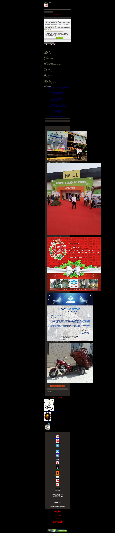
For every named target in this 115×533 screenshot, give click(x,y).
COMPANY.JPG (47, 52)
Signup (50, 17)
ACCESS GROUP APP (57, 438)
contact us (46, 70)
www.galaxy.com (47, 85)
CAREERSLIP (57, 443)
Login (47, 17)
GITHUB (57, 478)
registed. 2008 (46, 77)
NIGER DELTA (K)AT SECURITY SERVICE (52, 411)
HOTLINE (46, 43)
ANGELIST (57, 470)
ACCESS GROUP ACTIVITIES (52, 21)
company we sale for (48, 69)
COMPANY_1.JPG (47, 53)
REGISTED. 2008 (47, 2)
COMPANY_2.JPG (47, 54)
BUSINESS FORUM (50, 26)
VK (57, 457)
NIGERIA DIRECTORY (57, 464)
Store (45, 59)
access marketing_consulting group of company (52, 64)
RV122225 (46, 3)
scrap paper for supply (48, 83)
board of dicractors (47, 66)
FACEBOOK (57, 453)
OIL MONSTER (57, 475)
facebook (46, 73)
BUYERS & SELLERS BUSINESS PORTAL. (54, 31)
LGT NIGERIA (57, 487)
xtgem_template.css (47, 86)
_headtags (46, 62)
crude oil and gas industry (49, 71)
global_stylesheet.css (48, 75)
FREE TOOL (51, 43)
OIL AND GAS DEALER (48, 58)
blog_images (46, 65)
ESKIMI (57, 460)
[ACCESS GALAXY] (47, 426)
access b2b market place (48, 63)
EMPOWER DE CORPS (57, 469)
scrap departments (47, 81)
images (45, 76)
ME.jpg (45, 57)
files (45, 74)
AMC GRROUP (47, 51)
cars (45, 68)
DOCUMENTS (47, 56)
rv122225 (46, 79)
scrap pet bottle (47, 80)
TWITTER (57, 448)
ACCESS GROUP (57, 482)
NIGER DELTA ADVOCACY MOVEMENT (52, 421)
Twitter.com (46, 60)
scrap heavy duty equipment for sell (50, 82)
